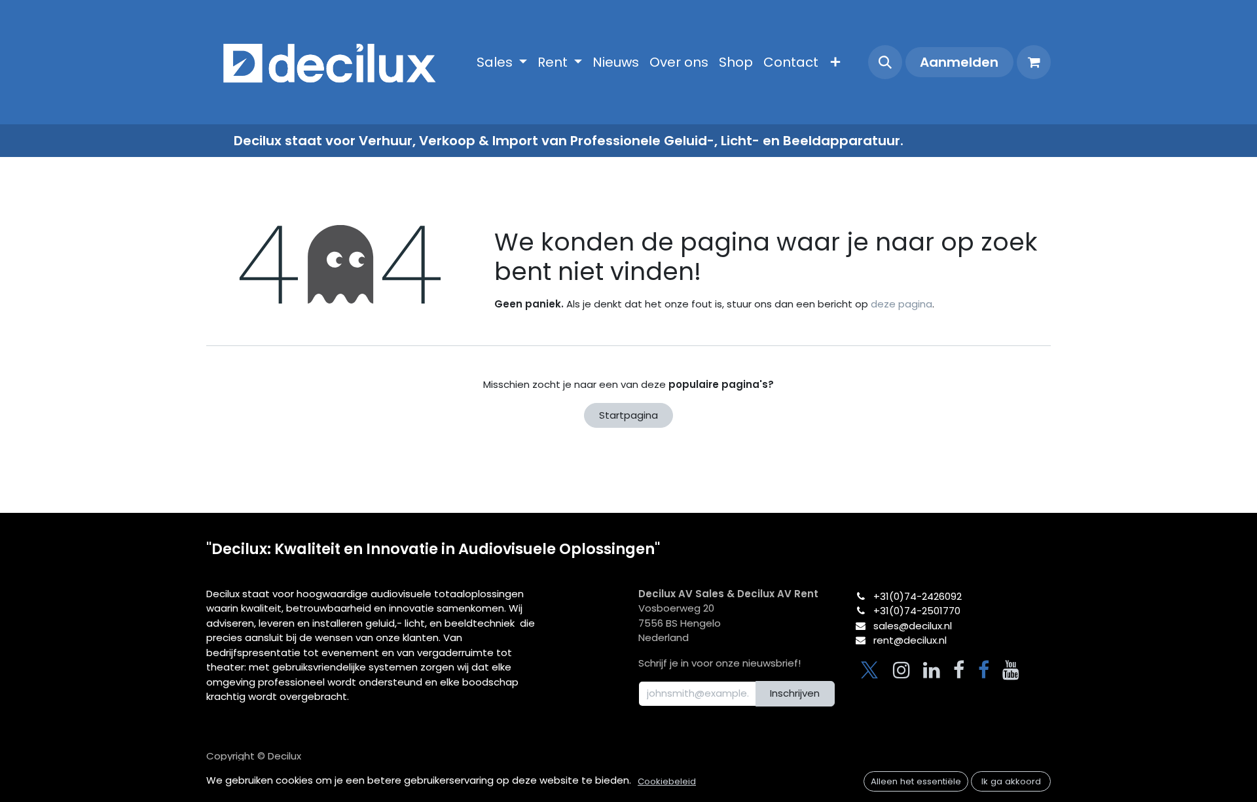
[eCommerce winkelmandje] (1034, 62)
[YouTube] (1011, 670)
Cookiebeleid (667, 781)
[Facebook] (959, 670)
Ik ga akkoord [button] (1011, 781)
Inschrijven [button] (795, 693)
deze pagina (901, 304)
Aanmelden (959, 62)
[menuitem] (501, 62)
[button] (885, 62)
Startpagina (628, 415)
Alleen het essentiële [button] (916, 781)
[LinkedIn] (931, 670)
